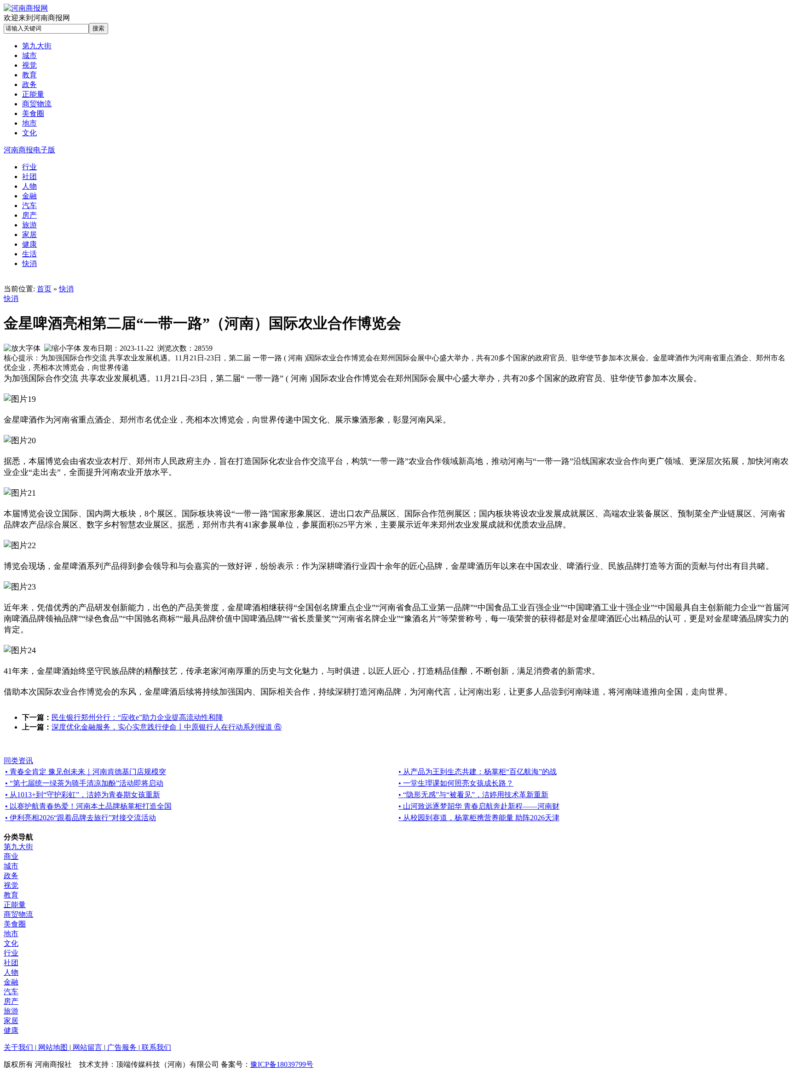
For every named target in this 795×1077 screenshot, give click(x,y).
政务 (11, 876)
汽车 (11, 992)
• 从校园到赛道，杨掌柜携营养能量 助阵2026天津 (478, 818)
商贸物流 (18, 914)
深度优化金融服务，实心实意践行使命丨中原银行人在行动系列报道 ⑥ (167, 727)
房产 (11, 1001)
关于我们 (19, 1047)
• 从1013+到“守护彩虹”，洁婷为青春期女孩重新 (82, 795)
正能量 (15, 905)
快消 (66, 289)
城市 (11, 866)
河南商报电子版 (29, 150)
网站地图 (52, 1047)
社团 (11, 963)
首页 (44, 289)
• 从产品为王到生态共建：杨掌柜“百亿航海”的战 (477, 772)
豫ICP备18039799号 (281, 1064)
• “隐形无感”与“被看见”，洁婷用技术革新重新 (473, 795)
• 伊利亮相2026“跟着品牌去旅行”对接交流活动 (80, 818)
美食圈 (15, 924)
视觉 (11, 885)
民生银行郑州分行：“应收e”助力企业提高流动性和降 (137, 717)
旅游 (11, 1011)
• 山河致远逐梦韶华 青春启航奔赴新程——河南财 (478, 806)
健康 (11, 1030)
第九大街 (18, 847)
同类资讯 (18, 760)
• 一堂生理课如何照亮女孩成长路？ (455, 783)
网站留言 (87, 1047)
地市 (11, 934)
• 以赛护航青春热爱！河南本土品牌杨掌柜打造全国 (88, 806)
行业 (11, 953)
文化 (11, 943)
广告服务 (121, 1047)
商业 (11, 856)
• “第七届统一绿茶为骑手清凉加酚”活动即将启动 (84, 783)
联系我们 (155, 1047)
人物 (11, 972)
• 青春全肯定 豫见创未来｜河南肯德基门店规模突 (85, 772)
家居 (11, 1021)
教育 (11, 895)
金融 (11, 982)
